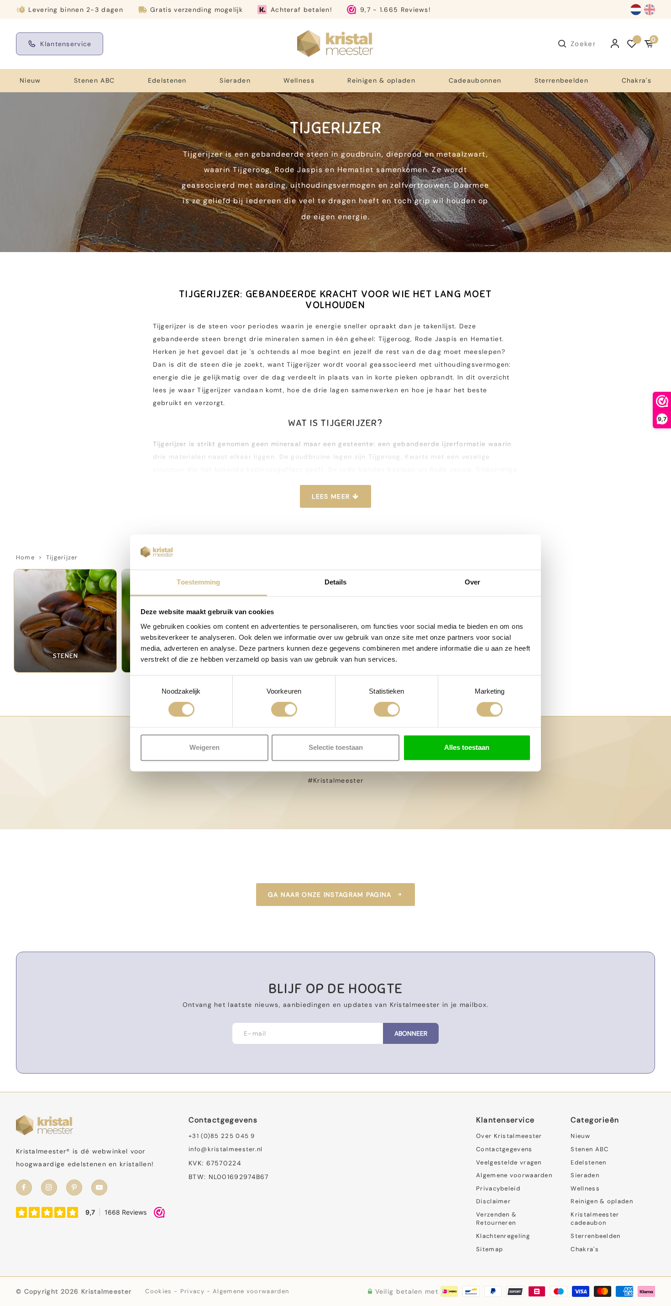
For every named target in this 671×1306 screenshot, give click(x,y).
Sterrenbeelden (561, 80)
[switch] (284, 709)
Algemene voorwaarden (514, 1175)
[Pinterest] (74, 1187)
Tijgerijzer (62, 557)
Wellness (298, 80)
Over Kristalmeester (509, 1136)
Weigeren (204, 747)
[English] (649, 9)
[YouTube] (99, 1187)
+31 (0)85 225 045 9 (222, 1136)
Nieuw (30, 80)
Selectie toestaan (336, 747)
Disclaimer (493, 1201)
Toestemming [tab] (198, 582)
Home (25, 557)
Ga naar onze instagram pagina (330, 894)
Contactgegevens (504, 1149)
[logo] (335, 43)
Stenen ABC (94, 80)
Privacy (192, 1291)
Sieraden (235, 80)
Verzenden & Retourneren (496, 1219)
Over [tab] (472, 582)
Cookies (158, 1291)
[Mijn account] (615, 43)
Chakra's (636, 80)
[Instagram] (49, 1187)
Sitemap (489, 1249)
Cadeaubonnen (475, 80)
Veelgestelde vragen (509, 1162)
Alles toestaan (466, 747)
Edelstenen (167, 80)
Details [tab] (336, 582)
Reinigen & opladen (381, 80)
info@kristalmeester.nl (226, 1149)
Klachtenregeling (503, 1236)
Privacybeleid (498, 1188)
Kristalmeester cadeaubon (595, 1219)
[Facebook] (24, 1187)
